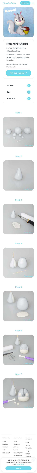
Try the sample (17, 73)
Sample (3, 449)
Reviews (28, 445)
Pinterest (28, 453)
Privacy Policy (19, 464)
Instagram (28, 451)
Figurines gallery (6, 452)
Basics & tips (5, 447)
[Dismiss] (33, 460)
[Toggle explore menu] (33, 3)
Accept (18, 468)
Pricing (15, 441)
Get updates (29, 448)
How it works (17, 444)
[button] (18, 85)
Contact (16, 449)
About (27, 442)
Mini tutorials (5, 444)
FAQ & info (16, 447)
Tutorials (4, 441)
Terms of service (18, 455)
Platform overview (18, 452)
